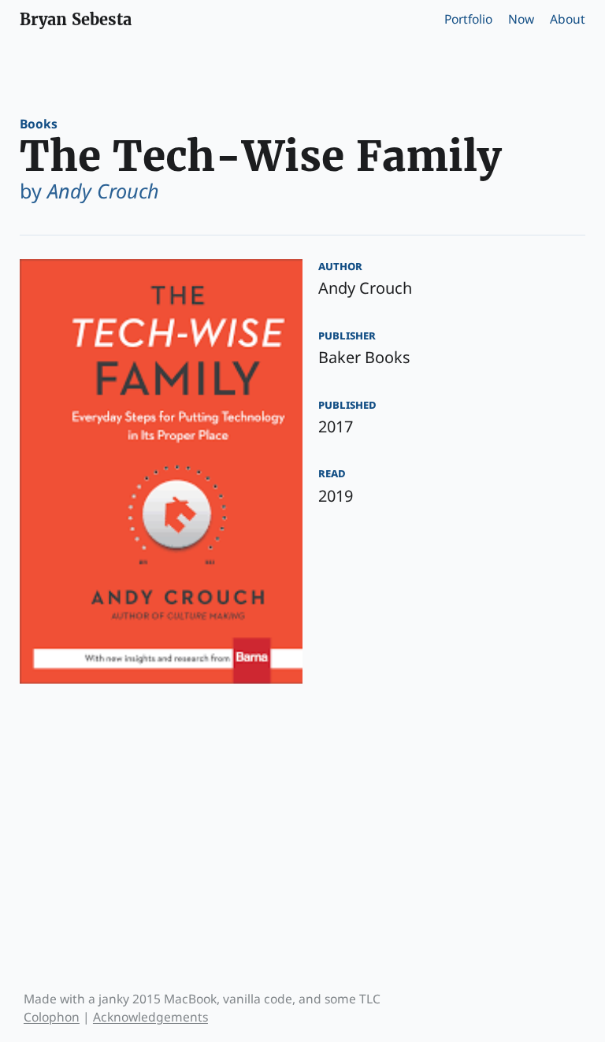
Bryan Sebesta (76, 19)
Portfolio (468, 19)
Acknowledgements (150, 1016)
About (567, 19)
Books (39, 123)
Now (521, 19)
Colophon (52, 1016)
